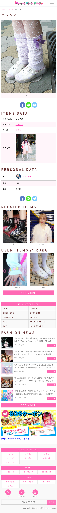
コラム (10, 486)
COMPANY (28, 472)
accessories (38, 321)
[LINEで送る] (28, 105)
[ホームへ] (28, 3)
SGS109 (10, 472)
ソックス (19, 124)
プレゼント (10, 462)
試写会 (46, 454)
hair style (36, 326)
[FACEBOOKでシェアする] (22, 105)
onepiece (8, 313)
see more (28, 292)
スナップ (10, 458)
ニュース (10, 454)
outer (34, 308)
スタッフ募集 (28, 482)
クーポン (28, 458)
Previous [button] (5, 228)
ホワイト (19, 130)
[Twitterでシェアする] (34, 105)
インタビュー (28, 454)
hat (5, 326)
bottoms (35, 313)
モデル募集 (10, 482)
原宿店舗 (46, 458)
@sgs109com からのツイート (15, 438)
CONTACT (46, 472)
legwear (8, 317)
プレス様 (46, 482)
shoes (33, 317)
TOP (51, 502)
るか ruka (26, 176)
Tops (6, 308)
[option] (28, 59)
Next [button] (52, 228)
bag (5, 321)
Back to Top (28, 502)
